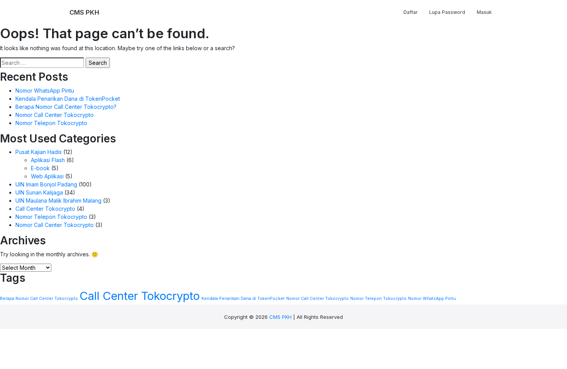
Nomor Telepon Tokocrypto (51, 123)
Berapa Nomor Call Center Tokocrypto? (65, 106)
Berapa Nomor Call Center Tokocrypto (39, 298)
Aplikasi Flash (48, 160)
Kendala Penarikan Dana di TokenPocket (67, 98)
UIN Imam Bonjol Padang (46, 184)
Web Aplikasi (47, 176)
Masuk (484, 12)
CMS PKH (280, 317)
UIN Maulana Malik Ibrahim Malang (58, 200)
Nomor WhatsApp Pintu (44, 90)
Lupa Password (447, 12)
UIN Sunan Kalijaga (39, 192)
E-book (40, 168)
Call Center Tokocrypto (45, 208)
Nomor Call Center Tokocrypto (54, 115)
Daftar (410, 12)
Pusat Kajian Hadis (38, 152)
